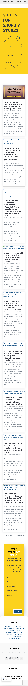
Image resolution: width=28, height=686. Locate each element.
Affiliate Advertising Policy (14, 636)
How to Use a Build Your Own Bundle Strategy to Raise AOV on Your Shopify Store (13, 448)
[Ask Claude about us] (10, 658)
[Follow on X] (23, 673)
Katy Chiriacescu (10, 110)
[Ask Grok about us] (21, 658)
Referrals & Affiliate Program (14, 632)
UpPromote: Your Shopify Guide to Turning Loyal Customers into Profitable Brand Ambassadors (12, 153)
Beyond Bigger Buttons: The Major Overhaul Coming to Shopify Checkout (13, 105)
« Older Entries (7, 535)
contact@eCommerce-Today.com (14, 628)
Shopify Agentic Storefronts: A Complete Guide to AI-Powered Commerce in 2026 (13, 305)
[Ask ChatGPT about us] (6, 658)
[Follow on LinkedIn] (5, 673)
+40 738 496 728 (20, 626)
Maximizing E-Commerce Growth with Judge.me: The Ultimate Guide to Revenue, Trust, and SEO (13, 499)
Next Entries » (21, 535)
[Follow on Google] (18, 673)
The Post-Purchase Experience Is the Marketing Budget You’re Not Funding (13, 401)
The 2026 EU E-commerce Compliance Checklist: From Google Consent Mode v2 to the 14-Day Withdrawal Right (12, 208)
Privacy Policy (8, 634)
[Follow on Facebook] (14, 673)
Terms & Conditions (14, 638)
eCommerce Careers (14, 630)
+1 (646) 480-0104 (8, 626)
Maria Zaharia (10, 161)
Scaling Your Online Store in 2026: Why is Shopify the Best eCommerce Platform (13, 356)
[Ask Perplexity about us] (17, 658)
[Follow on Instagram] (9, 673)
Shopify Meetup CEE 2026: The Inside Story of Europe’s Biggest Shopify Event (13, 257)
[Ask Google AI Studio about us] (14, 658)
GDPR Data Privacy (18, 634)
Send (17, 612)
